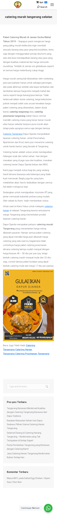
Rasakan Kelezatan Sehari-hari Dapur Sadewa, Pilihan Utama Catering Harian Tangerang (25, 424)
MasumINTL (12, 478)
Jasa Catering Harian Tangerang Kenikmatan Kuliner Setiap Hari (28, 455)
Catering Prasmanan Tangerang (32, 353)
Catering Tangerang (12, 134)
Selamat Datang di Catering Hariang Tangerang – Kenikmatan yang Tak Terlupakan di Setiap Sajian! (24, 437)
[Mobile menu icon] (52, 4)
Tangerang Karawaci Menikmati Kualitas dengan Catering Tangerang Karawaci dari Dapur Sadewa (27, 412)
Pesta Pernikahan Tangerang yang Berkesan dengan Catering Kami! (28, 447)
